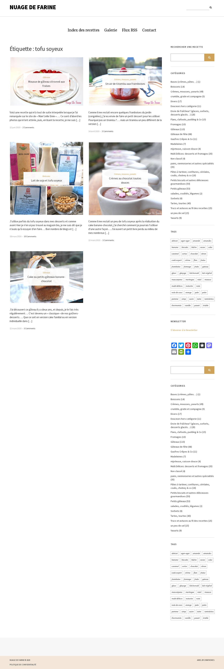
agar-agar (185, 241)
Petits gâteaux (178, 188)
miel (199, 279)
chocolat (194, 254)
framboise (176, 266)
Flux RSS (129, 30)
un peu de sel (178, 213)
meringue (190, 279)
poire (204, 292)
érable (205, 305)
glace (174, 273)
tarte (199, 299)
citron (203, 254)
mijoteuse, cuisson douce (184, 148)
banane (175, 247)
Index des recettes (83, 30)
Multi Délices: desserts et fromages (189, 153)
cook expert (177, 260)
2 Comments (28, 127)
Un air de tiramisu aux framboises (125, 83)
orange (189, 292)
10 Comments (30, 236)
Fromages (176, 124)
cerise (184, 254)
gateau (205, 266)
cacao (202, 247)
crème (187, 260)
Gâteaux (46, 77)
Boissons (46, 176)
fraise (203, 260)
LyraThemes (209, 660)
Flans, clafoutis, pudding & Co (186, 119)
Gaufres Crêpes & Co (182, 139)
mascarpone (177, 279)
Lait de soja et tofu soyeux (46, 180)
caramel (175, 254)
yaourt (197, 305)
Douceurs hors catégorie (184, 106)
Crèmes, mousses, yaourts (125, 79)
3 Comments (107, 131)
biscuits (185, 247)
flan (195, 260)
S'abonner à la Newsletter (184, 330)
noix (198, 286)
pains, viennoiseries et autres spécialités (192, 163)
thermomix (176, 305)
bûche (194, 247)
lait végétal (207, 273)
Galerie (110, 30)
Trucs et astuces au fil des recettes (189, 208)
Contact (149, 30)
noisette (189, 286)
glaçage (183, 273)
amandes (207, 241)
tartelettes (209, 299)
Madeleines (177, 143)
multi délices (177, 286)
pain (197, 292)
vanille (188, 305)
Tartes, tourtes (178, 203)
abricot (175, 241)
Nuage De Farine (33, 7)
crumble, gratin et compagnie (186, 96)
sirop (184, 299)
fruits (196, 266)
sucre (191, 299)
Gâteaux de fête (179, 134)
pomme (175, 299)
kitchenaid (194, 273)
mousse (208, 279)
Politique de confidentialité (23, 664)
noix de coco (177, 292)
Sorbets (175, 198)
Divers (174, 101)
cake (210, 247)
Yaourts (174, 218)
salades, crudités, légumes (185, 193)
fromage (187, 266)
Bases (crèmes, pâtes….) (184, 81)
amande (196, 241)
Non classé (176, 158)
